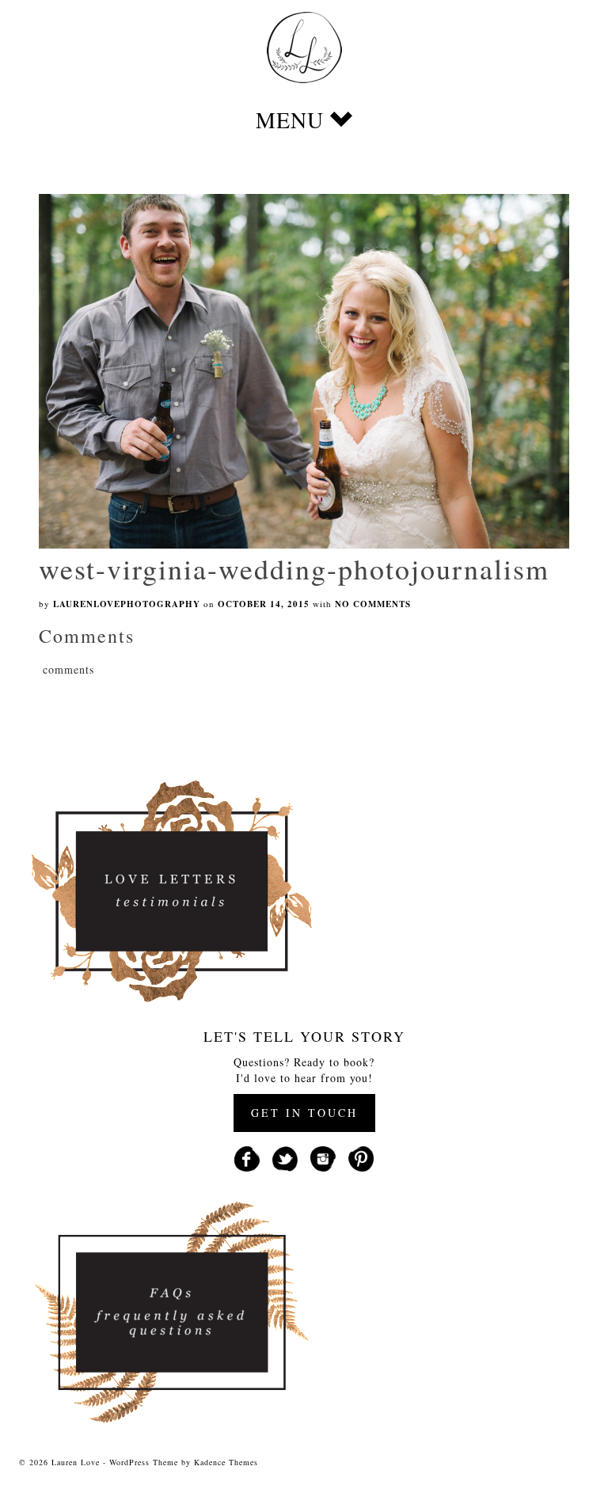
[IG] (323, 1157)
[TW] (285, 1157)
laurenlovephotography (126, 604)
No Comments (373, 604)
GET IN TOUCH (304, 1112)
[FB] (247, 1157)
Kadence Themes (226, 1462)
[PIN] (361, 1157)
